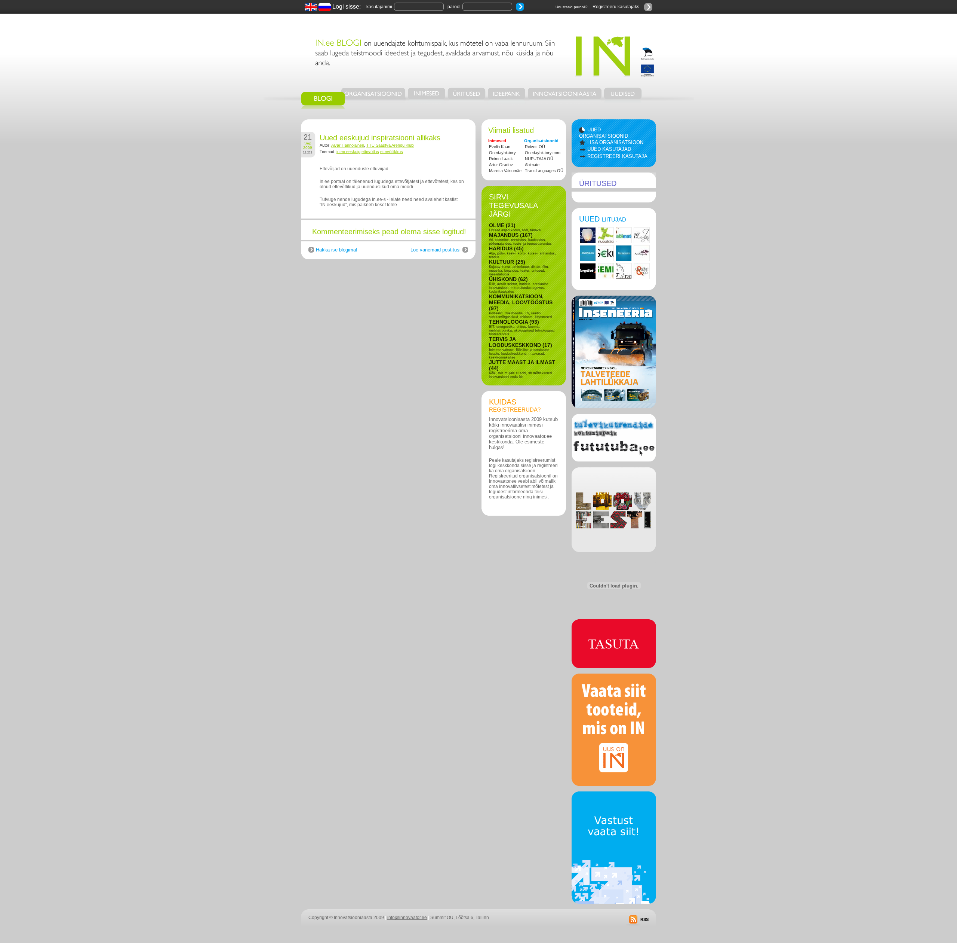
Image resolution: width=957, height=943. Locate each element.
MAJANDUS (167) (511, 235)
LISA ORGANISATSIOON (615, 142)
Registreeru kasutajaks (616, 6)
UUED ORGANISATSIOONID (603, 133)
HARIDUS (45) (506, 248)
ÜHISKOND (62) (508, 279)
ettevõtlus (370, 151)
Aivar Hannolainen (347, 145)
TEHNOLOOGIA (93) (514, 322)
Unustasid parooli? (572, 7)
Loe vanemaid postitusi (435, 250)
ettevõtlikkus (391, 151)
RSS (644, 919)
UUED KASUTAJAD (609, 149)
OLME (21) (502, 225)
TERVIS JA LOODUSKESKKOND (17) (520, 342)
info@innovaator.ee (407, 917)
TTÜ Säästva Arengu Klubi (390, 145)
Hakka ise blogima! (336, 250)
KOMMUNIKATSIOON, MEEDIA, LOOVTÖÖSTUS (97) (521, 302)
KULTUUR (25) (507, 262)
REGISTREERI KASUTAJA (617, 156)
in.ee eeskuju (348, 151)
